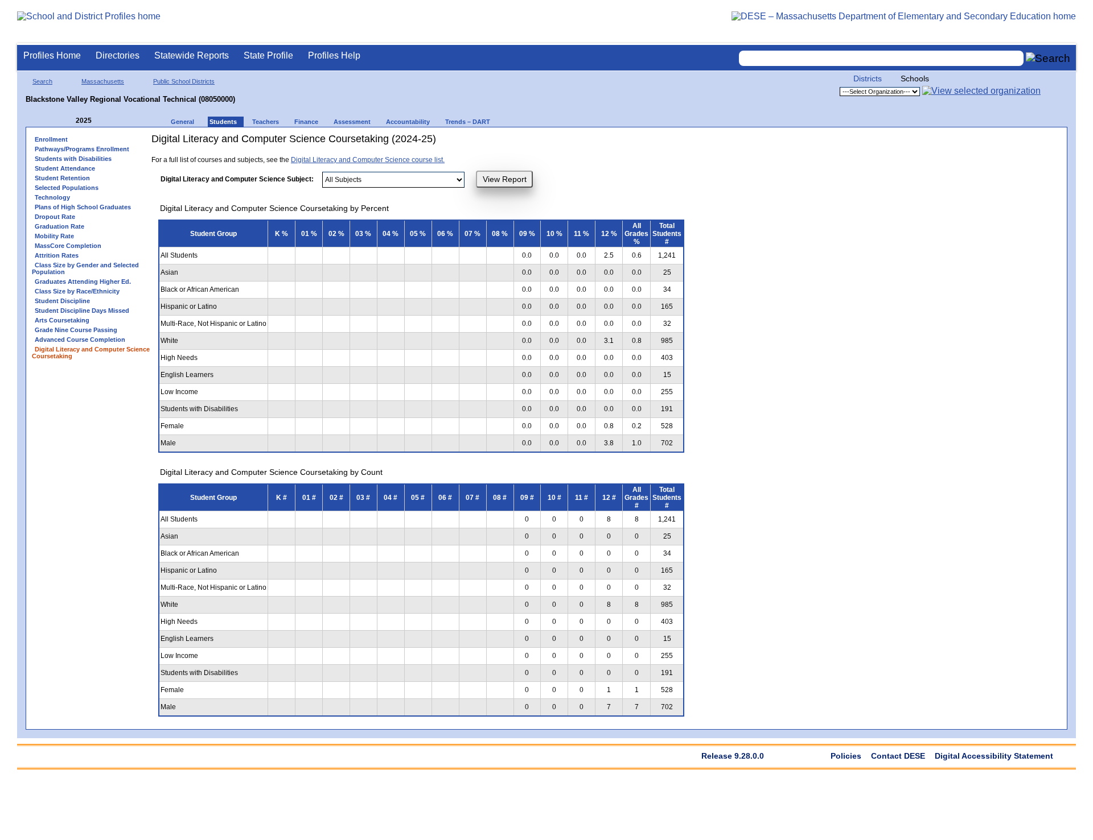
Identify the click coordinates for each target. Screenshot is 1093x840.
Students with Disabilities (73, 158)
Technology (52, 197)
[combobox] (881, 58)
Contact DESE (898, 755)
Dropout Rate (55, 216)
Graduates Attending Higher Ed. (83, 281)
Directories (117, 55)
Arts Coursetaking (62, 320)
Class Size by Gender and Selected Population (85, 268)
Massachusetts (102, 81)
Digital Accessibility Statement (994, 755)
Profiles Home (52, 55)
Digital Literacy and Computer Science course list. (368, 160)
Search (42, 81)
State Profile (268, 55)
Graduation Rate (59, 226)
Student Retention (62, 178)
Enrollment (51, 139)
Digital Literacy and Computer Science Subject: (237, 179)
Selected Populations (66, 187)
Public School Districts (184, 81)
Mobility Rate (54, 236)
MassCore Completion (68, 245)
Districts (867, 78)
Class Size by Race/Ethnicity (77, 291)
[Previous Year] (68, 121)
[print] (558, 143)
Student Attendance (65, 168)
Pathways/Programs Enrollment (82, 149)
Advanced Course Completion (80, 339)
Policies (846, 755)
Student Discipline (62, 300)
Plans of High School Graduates (83, 207)
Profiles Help (334, 55)
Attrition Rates (57, 255)
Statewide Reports (191, 55)
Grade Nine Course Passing (76, 329)
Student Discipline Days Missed (82, 310)
